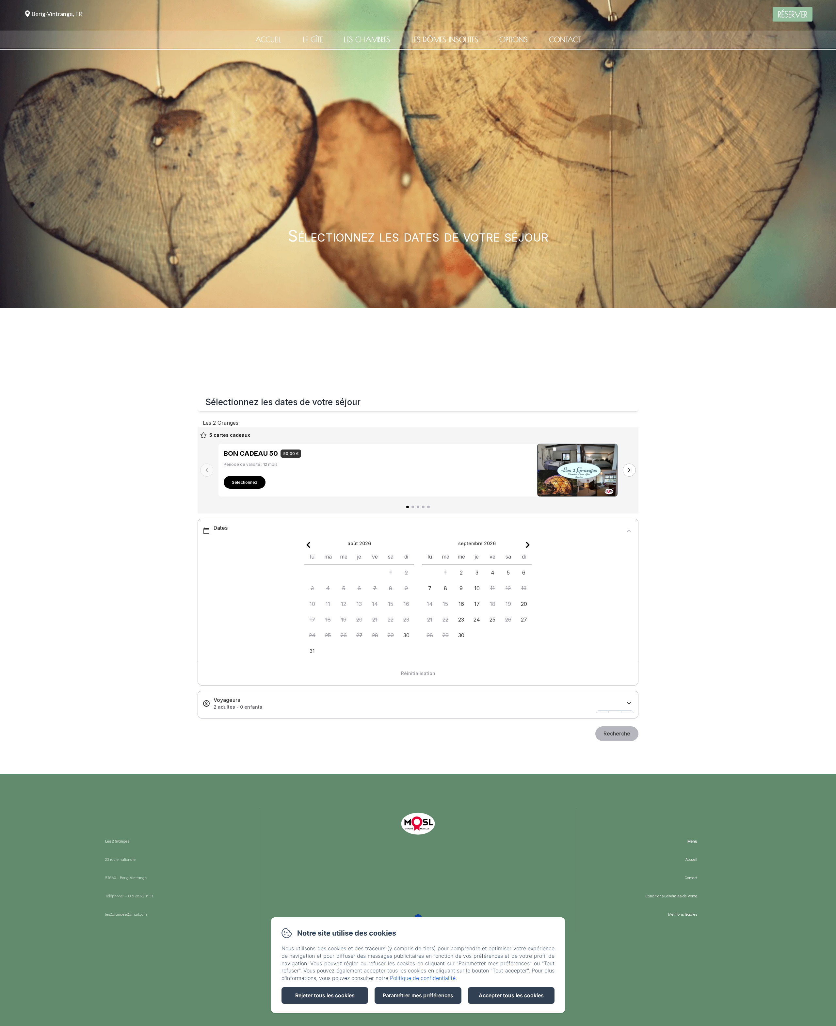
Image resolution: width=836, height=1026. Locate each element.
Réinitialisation (418, 673)
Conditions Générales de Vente (671, 895)
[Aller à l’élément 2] (412, 507)
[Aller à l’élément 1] (407, 507)
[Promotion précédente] (206, 470)
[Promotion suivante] (629, 470)
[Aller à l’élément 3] (418, 507)
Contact (565, 39)
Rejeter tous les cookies (325, 995)
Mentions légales (682, 914)
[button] (390, 572)
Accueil (268, 39)
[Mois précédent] (308, 545)
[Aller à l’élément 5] (428, 507)
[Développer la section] (629, 703)
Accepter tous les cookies (511, 995)
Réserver (792, 14)
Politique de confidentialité (423, 978)
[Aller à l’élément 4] (423, 507)
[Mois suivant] (528, 545)
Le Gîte (313, 39)
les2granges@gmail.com (126, 914)
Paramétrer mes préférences (418, 995)
